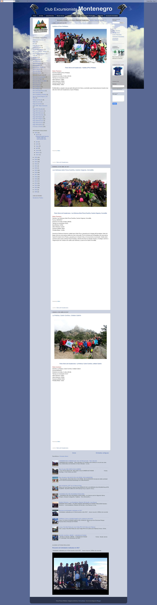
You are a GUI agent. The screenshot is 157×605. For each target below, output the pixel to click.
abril (37, 148)
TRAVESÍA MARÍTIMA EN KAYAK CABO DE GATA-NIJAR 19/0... (42, 138)
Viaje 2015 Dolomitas (38, 115)
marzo (37, 150)
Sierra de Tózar (37, 82)
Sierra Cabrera (36, 69)
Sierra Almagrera (37, 63)
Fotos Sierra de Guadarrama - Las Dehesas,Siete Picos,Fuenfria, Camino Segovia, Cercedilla (80, 213)
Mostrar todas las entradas (97, 20)
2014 (36, 181)
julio (37, 141)
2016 (36, 176)
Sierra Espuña (36, 84)
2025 (36, 157)
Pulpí (34, 55)
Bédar (34, 41)
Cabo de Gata (36, 45)
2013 (36, 183)
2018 (36, 172)
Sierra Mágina (36, 88)
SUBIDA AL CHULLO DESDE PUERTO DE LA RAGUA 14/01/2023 (76, 518)
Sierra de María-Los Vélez (39, 81)
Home (34, 15)
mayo (37, 146)
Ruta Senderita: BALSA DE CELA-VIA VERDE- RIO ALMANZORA (76, 477)
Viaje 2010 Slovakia (38, 109)
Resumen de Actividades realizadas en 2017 (70, 510)
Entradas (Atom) (64, 456)
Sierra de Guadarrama (62, 162)
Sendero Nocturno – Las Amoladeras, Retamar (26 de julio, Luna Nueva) (78, 502)
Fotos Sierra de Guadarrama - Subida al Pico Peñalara (80, 67)
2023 (36, 161)
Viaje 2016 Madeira (38, 116)
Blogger (99, 600)
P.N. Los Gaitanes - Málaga (40, 51)
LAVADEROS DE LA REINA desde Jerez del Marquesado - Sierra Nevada (78, 461)
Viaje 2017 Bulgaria (38, 118)
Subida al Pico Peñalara (60, 26)
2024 (36, 159)
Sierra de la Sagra (37, 79)
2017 (36, 174)
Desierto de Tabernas (38, 49)
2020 (36, 168)
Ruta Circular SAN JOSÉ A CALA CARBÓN (70, 469)
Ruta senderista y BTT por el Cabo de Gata (70, 485)
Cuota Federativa (116, 34)
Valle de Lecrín (36, 101)
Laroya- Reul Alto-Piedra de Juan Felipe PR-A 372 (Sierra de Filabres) (77, 527)
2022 (36, 163)
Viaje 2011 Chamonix (38, 111)
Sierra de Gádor (37, 73)
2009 (36, 191)
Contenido (100, 15)
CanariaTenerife (37, 47)
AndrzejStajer (81, 600)
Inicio (74, 453)
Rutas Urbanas (36, 59)
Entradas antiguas (102, 453)
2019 (36, 170)
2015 (36, 179)
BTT (34, 43)
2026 (36, 132)
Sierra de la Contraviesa (39, 77)
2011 (36, 187)
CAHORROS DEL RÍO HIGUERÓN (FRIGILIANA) (71, 494)
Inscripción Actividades (112, 15)
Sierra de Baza (36, 71)
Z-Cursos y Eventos (38, 126)
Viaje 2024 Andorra (38, 124)
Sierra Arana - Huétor (38, 67)
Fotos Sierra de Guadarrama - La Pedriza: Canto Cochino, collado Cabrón (81, 363)
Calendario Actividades (73, 15)
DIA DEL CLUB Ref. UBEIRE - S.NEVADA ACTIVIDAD (72, 535)
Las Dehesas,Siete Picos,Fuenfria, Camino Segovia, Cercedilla (73, 170)
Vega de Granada (37, 103)
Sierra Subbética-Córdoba (39, 94)
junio (37, 144)
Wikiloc (58, 150)
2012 (36, 185)
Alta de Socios (60, 15)
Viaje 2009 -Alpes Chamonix (40, 105)
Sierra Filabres (36, 86)
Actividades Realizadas (88, 15)
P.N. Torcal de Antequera (39, 53)
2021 (36, 166)
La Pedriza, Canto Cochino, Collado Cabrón (66, 315)
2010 (36, 189)
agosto (38, 134)
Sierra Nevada (36, 92)
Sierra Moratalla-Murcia (39, 90)
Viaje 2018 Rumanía (38, 120)
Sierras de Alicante (37, 99)
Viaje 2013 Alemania (38, 113)
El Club (41, 15)
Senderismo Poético (38, 197)
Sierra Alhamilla (37, 61)
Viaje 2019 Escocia (38, 122)
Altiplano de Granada (38, 39)
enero (37, 154)
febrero (38, 152)
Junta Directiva (50, 15)
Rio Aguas (35, 57)
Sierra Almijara (36, 65)
